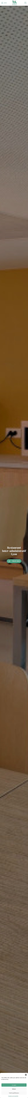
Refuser (14, 1089)
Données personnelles (13, 1096)
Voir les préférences (14, 1093)
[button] (26, 1074)
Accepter (14, 1085)
